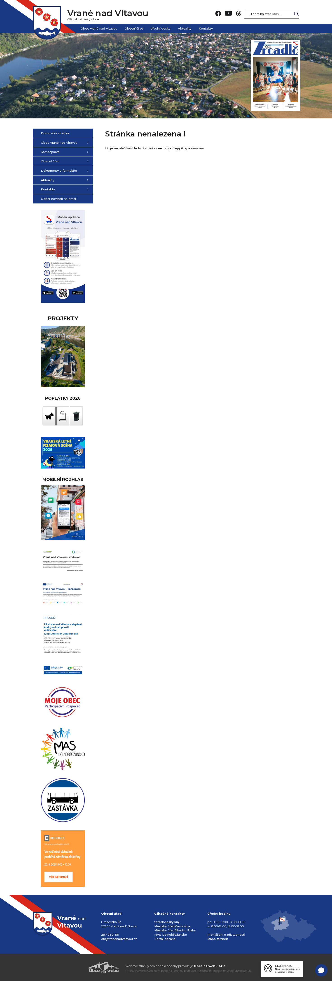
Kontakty (206, 28)
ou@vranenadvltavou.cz (119, 939)
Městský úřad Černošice (172, 926)
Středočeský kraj (167, 922)
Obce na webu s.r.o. (210, 966)
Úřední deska (161, 28)
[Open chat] (321, 970)
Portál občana (164, 939)
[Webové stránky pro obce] (78, 967)
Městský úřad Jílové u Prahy (175, 930)
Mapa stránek (217, 939)
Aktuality (184, 28)
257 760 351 (110, 934)
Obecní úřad (134, 28)
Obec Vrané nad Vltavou (99, 28)
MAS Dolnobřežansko (170, 934)
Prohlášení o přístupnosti (226, 934)
